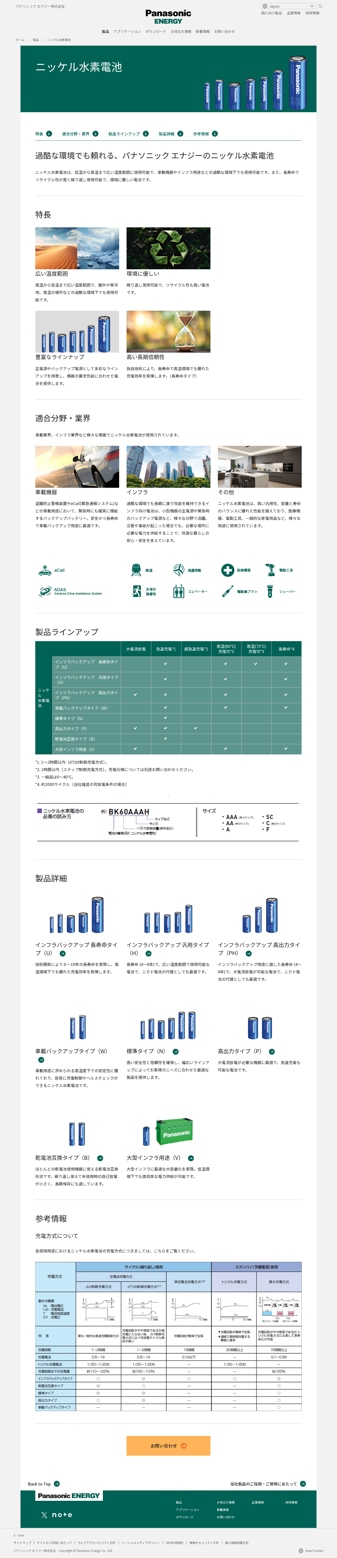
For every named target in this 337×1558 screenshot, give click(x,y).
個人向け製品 (271, 12)
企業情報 (294, 12)
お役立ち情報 (181, 32)
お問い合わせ (224, 32)
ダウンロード (156, 32)
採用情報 (312, 12)
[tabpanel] (168, 79)
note (21, 1535)
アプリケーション (127, 32)
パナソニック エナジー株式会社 (40, 6)
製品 (105, 32)
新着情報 (203, 32)
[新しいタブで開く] (44, 1514)
